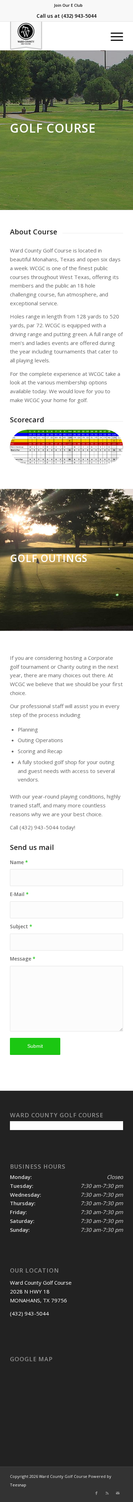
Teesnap (18, 1484)
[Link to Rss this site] (107, 1493)
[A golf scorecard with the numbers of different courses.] (66, 447)
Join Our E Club (68, 5)
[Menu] (113, 36)
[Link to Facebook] (96, 1493)
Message (22, 958)
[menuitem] (68, 5)
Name (19, 862)
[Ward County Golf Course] (55, 36)
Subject (21, 926)
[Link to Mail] (117, 1493)
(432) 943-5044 (78, 15)
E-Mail (19, 894)
